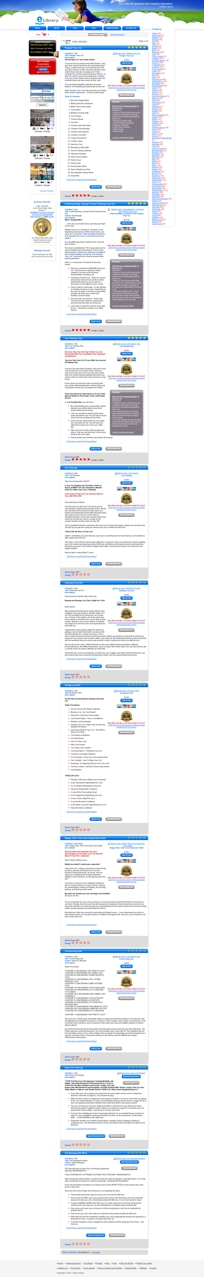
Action (154, 33)
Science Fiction (158, 203)
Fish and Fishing (158, 96)
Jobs (154, 146)
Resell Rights (131, 1268)
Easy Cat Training (74, 1067)
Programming (157, 184)
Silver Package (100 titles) (41, 48)
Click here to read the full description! (82, 180)
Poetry (154, 182)
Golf (153, 113)
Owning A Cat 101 (74, 583)
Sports (154, 211)
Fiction (154, 92)
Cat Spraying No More (76, 1153)
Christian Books (158, 61)
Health (154, 117)
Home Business (158, 128)
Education (156, 84)
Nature (155, 169)
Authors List (63, 1268)
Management (157, 151)
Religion (155, 192)
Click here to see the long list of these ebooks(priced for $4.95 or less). (126, 624)
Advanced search (117, 35)
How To (155, 134)
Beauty (155, 48)
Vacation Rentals (47, 191)
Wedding (155, 218)
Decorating (156, 73)
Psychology (156, 186)
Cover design (157, 69)
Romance (156, 197)
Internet (155, 142)
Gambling (156, 107)
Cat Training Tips (73, 338)
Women (155, 222)
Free (94, 28)
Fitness (155, 98)
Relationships (157, 190)
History (155, 119)
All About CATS (72, 685)
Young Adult (157, 224)
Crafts (154, 71)
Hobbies (155, 121)
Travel (154, 216)
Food (154, 100)
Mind (154, 163)
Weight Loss (157, 220)
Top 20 (56, 28)
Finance (155, 94)
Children (155, 58)
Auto (154, 44)
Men (154, 159)
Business (155, 52)
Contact (153, 1268)
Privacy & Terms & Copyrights (110, 1268)
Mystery (155, 167)
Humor (155, 136)
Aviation (155, 46)
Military (155, 161)
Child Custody (158, 56)
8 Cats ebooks (43, 64)
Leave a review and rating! (123, 138)
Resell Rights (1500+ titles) (41, 52)
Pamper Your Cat (73, 48)
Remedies (156, 195)
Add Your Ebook (126, 1263)
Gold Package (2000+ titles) (42, 45)
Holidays (155, 123)
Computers (156, 65)
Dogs (154, 77)
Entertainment (157, 86)
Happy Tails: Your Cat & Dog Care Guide (85, 838)
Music (154, 165)
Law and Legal (158, 148)
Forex (154, 105)
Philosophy (156, 178)
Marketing (156, 155)
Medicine (155, 157)
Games (155, 109)
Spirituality (156, 209)
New (75, 28)
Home (37, 28)
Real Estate (156, 188)
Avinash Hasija (130, 106)
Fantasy (155, 90)
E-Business (156, 79)
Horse (154, 132)
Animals (155, 40)
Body (154, 50)
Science (155, 201)
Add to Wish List (126, 95)
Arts (153, 42)
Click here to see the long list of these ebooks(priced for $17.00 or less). (126, 249)
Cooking (155, 67)
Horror (154, 130)
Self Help (155, 207)
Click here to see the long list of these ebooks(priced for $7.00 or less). (126, 89)
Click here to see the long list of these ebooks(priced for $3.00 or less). (126, 379)
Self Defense (157, 205)
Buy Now (43, 69)
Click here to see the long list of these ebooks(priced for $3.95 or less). (126, 509)
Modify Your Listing (144, 1263)
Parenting (156, 176)
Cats (154, 54)
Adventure (156, 35)
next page (96, 1252)
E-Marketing (157, 81)
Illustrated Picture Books (162, 138)
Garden (155, 111)
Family (154, 88)
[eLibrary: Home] (46, 25)
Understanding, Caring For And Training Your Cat (90, 204)
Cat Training (71, 468)
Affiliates (155, 37)
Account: (131, 28)
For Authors (156, 102)
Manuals (155, 153)
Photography (157, 180)
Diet (153, 75)
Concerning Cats (73, 951)
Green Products (158, 115)
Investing (155, 144)
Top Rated (88, 1263)
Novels (155, 174)
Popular (99, 1263)
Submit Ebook (112, 28)
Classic (155, 63)
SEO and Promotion (160, 199)
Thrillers (155, 213)
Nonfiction (156, 172)
